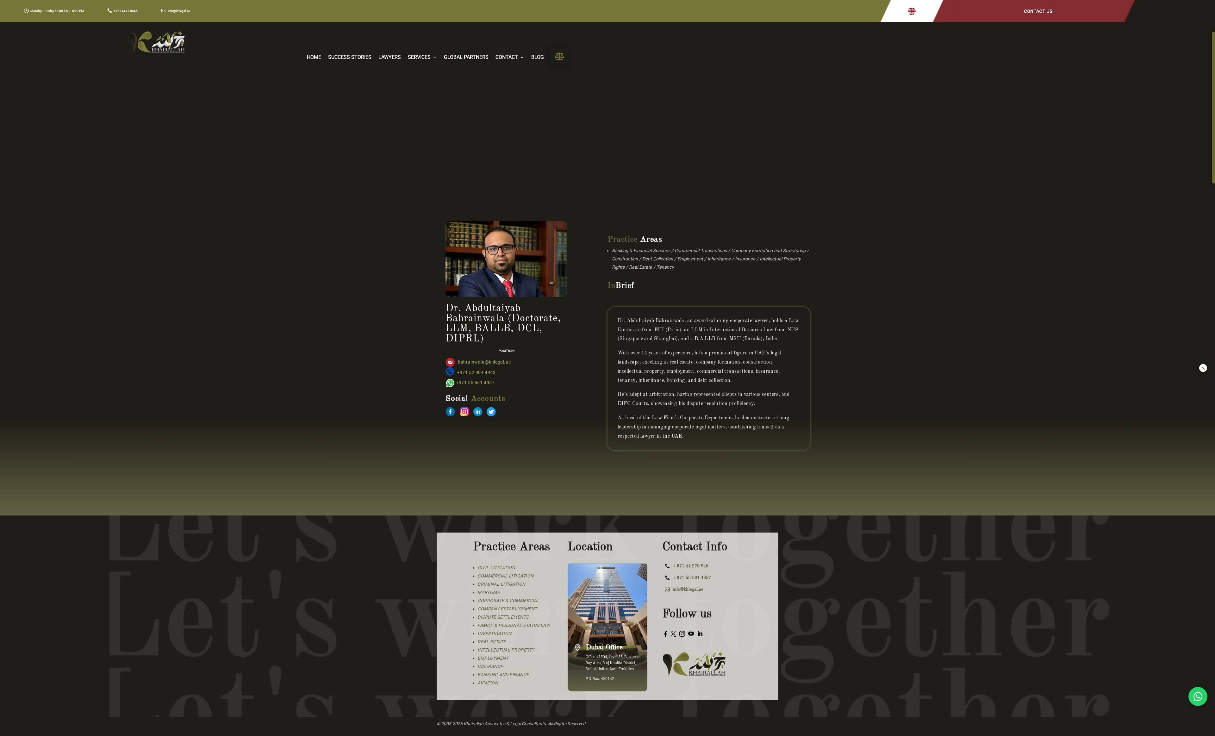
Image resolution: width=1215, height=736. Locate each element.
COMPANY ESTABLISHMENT (507, 608)
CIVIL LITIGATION (496, 567)
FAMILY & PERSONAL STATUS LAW (513, 625)
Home (314, 57)
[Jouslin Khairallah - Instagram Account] (464, 414)
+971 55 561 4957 (475, 382)
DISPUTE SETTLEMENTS (503, 617)
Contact (506, 57)
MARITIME (488, 592)
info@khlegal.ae (179, 11)
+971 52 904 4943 (476, 372)
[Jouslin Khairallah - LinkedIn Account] (478, 414)
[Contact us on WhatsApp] (1197, 696)
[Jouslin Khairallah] (450, 414)
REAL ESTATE (491, 641)
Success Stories (349, 57)
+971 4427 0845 (126, 11)
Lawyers (389, 57)
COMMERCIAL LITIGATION (505, 575)
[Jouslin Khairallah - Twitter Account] (491, 414)
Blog (537, 57)
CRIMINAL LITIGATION (501, 584)
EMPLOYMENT (492, 658)
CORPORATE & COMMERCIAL (508, 600)
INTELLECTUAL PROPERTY (505, 649)
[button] (911, 11)
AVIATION (487, 682)
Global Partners (466, 57)
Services (419, 57)
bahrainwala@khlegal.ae (484, 362)
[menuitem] (559, 56)
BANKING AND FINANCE (503, 674)
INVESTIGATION (494, 633)
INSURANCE (490, 666)
